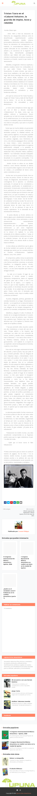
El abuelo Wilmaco (16, 768)
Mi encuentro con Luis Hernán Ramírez (22, 681)
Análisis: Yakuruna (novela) (21, 701)
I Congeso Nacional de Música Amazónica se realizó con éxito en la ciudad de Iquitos (26, 562)
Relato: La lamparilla (17, 758)
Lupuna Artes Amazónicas (23, 793)
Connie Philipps (23, 531)
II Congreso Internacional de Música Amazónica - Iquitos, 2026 (22, 733)
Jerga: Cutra (16, 691)
